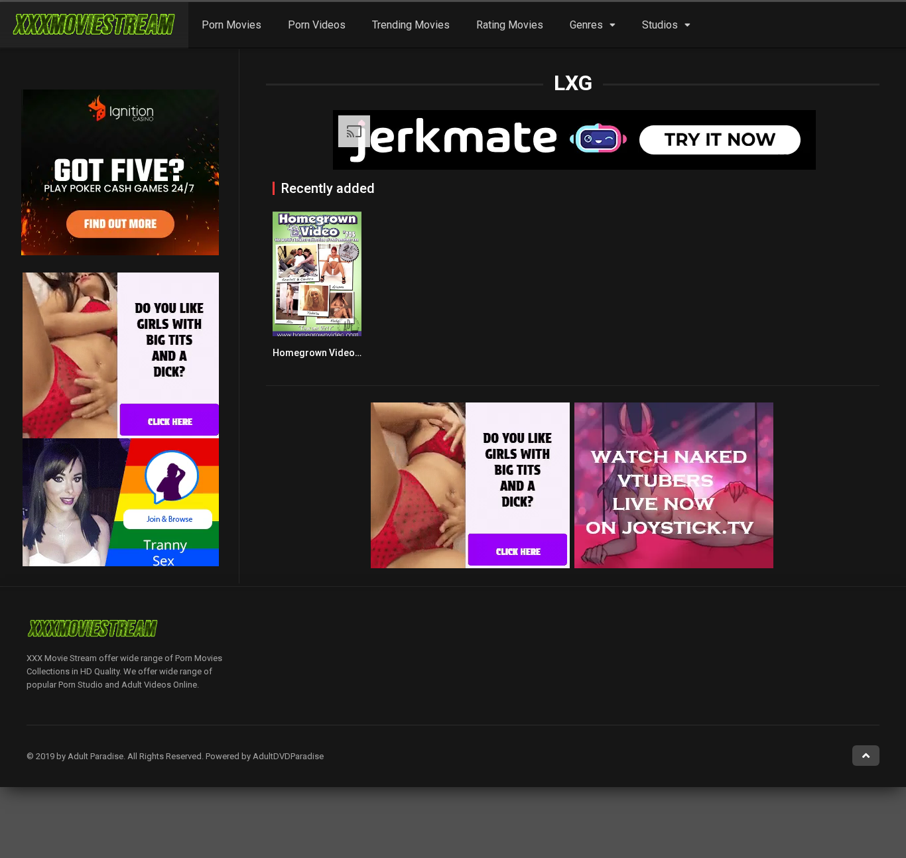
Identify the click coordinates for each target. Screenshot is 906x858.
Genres (586, 25)
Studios (660, 25)
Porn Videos (317, 25)
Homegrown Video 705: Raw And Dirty (354, 352)
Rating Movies (509, 25)
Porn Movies (231, 25)
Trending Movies (411, 25)
